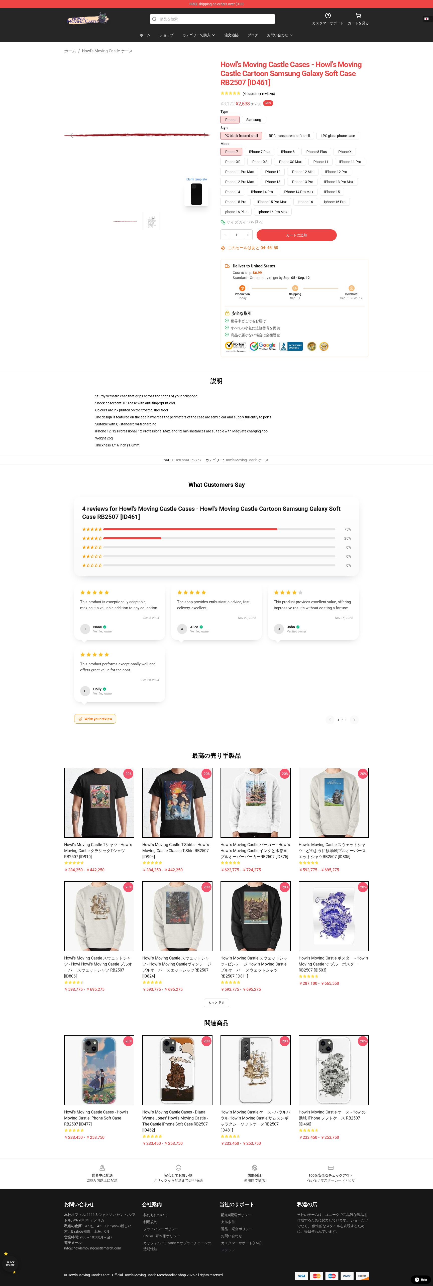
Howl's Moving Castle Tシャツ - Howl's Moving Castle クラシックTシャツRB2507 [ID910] (98, 850)
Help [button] (424, 1279)
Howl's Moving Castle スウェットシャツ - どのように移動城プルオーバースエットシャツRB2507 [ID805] (332, 850)
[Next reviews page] (354, 719)
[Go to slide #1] (125, 221)
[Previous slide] (72, 135)
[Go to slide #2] (151, 221)
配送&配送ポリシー (236, 1215)
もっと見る (216, 1003)
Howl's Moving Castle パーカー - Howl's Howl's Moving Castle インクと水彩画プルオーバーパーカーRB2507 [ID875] (255, 850)
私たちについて (155, 1215)
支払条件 (228, 1222)
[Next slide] (204, 135)
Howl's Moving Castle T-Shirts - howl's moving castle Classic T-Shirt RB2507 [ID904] (175, 850)
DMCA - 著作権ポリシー (161, 1236)
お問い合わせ (231, 1236)
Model (226, 144)
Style (225, 128)
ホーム (70, 51)
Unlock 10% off (10, 1263)
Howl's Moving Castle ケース (107, 51)
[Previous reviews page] (330, 719)
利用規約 (150, 1222)
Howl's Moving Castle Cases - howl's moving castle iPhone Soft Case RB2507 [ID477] (96, 1118)
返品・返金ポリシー (237, 1229)
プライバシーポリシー (160, 1229)
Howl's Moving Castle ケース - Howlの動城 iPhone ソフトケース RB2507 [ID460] (332, 1118)
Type (224, 112)
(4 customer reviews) (259, 94)
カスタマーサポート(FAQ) (241, 1243)
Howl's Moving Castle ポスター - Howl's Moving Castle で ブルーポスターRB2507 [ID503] (333, 964)
